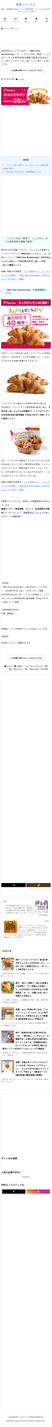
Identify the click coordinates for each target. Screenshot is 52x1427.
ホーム (5, 28)
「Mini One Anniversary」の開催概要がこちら (22, 172)
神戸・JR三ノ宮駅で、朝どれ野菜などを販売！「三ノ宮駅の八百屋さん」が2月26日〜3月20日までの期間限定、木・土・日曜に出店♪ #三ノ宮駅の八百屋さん (32, 989)
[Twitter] (13, 885)
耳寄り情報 (44, 669)
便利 (10, 669)
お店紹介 (20, 666)
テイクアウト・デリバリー (34, 666)
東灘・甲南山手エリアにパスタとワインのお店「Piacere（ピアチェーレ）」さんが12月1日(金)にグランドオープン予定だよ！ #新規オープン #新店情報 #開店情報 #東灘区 (32, 1068)
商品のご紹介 (34, 669)
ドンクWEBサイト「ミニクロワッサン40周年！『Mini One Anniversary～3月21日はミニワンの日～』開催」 (25, 275)
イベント (16, 28)
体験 (46, 666)
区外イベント (18, 669)
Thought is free (40, 1421)
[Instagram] (38, 1191)
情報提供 (37, 501)
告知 (26, 669)
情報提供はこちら (31, 512)
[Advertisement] (29, 37)
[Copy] (38, 885)
